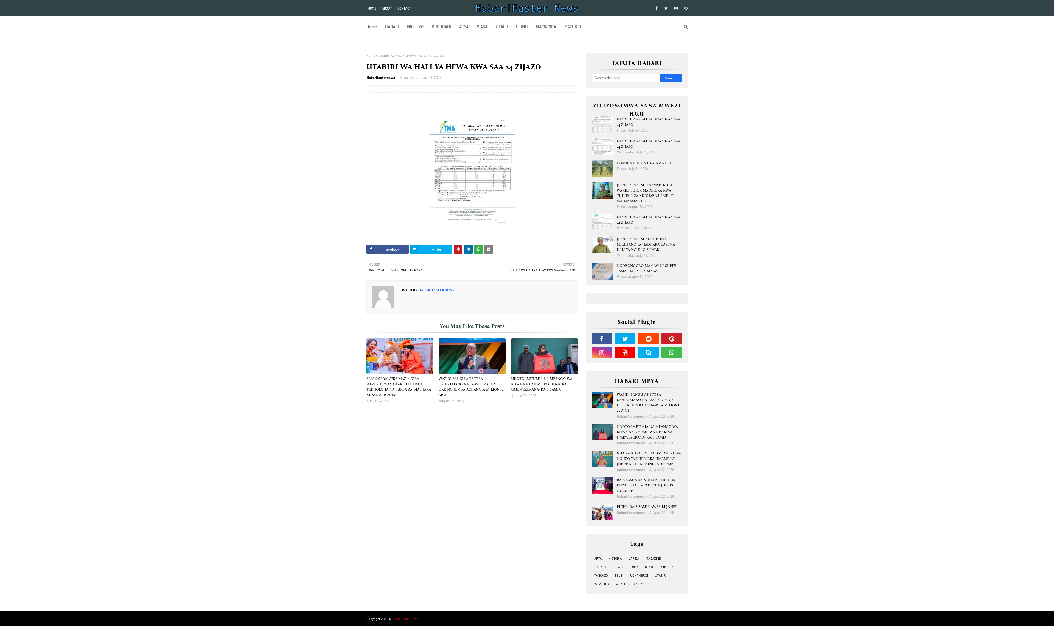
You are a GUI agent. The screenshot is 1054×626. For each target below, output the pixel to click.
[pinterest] (685, 8)
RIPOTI (649, 567)
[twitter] (666, 8)
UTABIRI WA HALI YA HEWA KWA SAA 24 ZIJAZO (648, 122)
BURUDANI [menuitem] (441, 26)
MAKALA (600, 567)
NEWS (618, 567)
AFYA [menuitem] (464, 26)
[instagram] (676, 8)
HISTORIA (615, 558)
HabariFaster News (404, 619)
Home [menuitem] (371, 26)
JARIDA (634, 558)
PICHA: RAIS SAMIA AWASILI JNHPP (647, 507)
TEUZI (619, 575)
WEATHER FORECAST (631, 584)
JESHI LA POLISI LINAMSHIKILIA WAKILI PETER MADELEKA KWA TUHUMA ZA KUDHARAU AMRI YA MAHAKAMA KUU (646, 193)
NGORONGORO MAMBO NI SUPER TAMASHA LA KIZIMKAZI (647, 268)
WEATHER (601, 584)
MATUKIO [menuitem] (572, 26)
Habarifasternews (381, 77)
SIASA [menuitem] (482, 26)
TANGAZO (601, 575)
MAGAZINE (653, 558)
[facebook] (657, 8)
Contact (404, 8)
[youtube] (625, 352)
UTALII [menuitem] (502, 26)
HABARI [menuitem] (392, 26)
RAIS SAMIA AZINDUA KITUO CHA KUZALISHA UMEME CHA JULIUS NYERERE (646, 485)
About (387, 8)
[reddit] (648, 338)
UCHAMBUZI (639, 575)
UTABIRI (660, 575)
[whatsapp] (671, 352)
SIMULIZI (667, 567)
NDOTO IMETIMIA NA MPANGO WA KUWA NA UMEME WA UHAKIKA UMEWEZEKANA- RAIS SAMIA (541, 384)
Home (372, 8)
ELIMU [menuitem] (522, 26)
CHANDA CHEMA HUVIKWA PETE (645, 163)
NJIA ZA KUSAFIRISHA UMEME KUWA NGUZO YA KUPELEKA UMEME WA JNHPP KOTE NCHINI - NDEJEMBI (649, 458)
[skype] (648, 352)
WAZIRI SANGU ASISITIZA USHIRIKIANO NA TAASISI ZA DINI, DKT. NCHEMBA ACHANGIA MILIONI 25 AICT (472, 387)
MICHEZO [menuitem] (415, 26)
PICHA (633, 567)
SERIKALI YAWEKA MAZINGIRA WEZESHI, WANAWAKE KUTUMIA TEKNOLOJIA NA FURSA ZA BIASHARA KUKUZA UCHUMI (398, 387)
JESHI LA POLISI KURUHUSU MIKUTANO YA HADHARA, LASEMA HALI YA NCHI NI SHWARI (646, 244)
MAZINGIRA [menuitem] (546, 26)
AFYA (598, 558)
